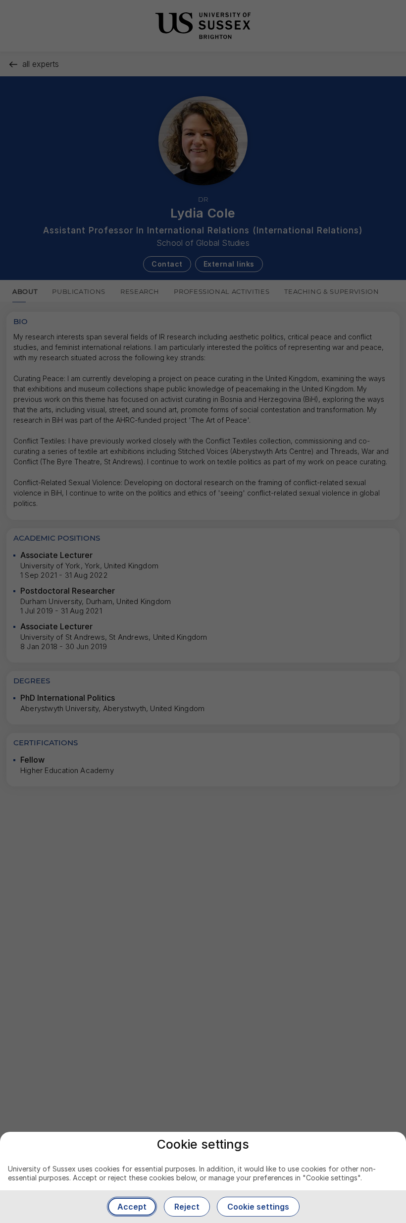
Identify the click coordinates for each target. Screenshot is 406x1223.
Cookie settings (258, 1207)
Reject (187, 1207)
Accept (132, 1207)
